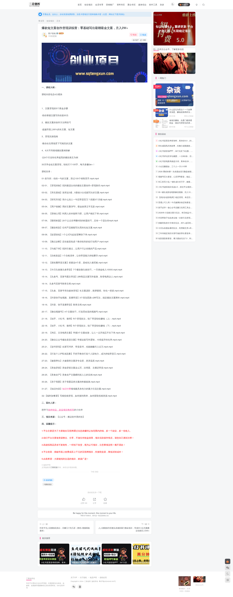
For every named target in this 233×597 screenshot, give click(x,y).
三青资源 (53, 467)
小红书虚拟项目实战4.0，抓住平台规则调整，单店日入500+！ (184, 187)
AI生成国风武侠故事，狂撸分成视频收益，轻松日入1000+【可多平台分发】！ (191, 145)
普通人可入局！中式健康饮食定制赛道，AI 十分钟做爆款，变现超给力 (187, 202)
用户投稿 (52, 33)
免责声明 (93, 577)
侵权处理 (103, 577)
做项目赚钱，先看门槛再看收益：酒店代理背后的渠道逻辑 (180, 123)
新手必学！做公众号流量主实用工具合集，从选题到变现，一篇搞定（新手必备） (192, 207)
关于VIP (74, 577)
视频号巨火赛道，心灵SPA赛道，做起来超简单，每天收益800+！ (185, 176)
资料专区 (121, 4)
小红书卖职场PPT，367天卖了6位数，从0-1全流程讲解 (181, 151)
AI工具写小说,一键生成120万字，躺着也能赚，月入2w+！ (182, 181)
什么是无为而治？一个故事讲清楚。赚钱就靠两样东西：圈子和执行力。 (180, 112)
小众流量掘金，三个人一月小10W (172, 166)
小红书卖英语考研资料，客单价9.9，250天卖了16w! (180, 140)
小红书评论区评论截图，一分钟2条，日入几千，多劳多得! (182, 156)
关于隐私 (83, 577)
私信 (144, 34)
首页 (80, 4)
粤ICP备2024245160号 (107, 581)
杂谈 (162, 4)
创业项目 (88, 4)
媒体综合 (142, 4)
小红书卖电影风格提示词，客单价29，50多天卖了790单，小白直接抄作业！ (190, 161)
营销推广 (110, 4)
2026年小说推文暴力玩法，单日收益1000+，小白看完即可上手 (184, 212)
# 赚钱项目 (48, 484)
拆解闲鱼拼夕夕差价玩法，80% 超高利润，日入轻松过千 (182, 222)
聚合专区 (132, 4)
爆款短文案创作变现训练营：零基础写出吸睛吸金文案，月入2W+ (85, 28)
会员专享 (99, 4)
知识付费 (66, 388)
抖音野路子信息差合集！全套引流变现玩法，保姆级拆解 (181, 217)
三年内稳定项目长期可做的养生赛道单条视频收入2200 (181, 233)
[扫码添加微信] (227, 567)
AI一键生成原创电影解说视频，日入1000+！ (177, 192)
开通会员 (185, 4)
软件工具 (153, 4)
